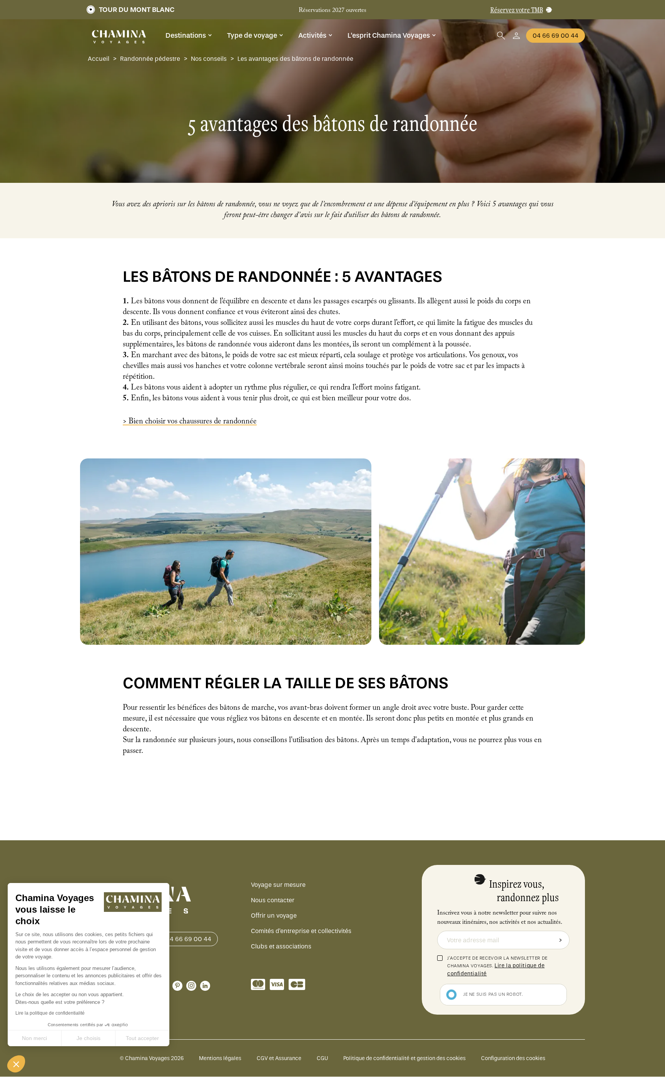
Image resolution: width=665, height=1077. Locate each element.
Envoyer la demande (560, 940)
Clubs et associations (281, 946)
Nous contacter (272, 900)
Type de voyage (252, 35)
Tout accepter (142, 1038)
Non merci (34, 1038)
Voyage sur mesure (278, 884)
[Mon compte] (516, 36)
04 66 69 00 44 (555, 35)
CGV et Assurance (279, 1058)
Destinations (185, 35)
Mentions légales (220, 1058)
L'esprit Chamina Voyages (389, 35)
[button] (16, 1064)
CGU (322, 1058)
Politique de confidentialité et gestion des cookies (404, 1058)
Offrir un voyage (274, 915)
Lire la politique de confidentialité (50, 1013)
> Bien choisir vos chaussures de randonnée (190, 422)
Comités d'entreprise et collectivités (301, 931)
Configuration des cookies (513, 1058)
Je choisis (88, 1038)
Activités (312, 35)
